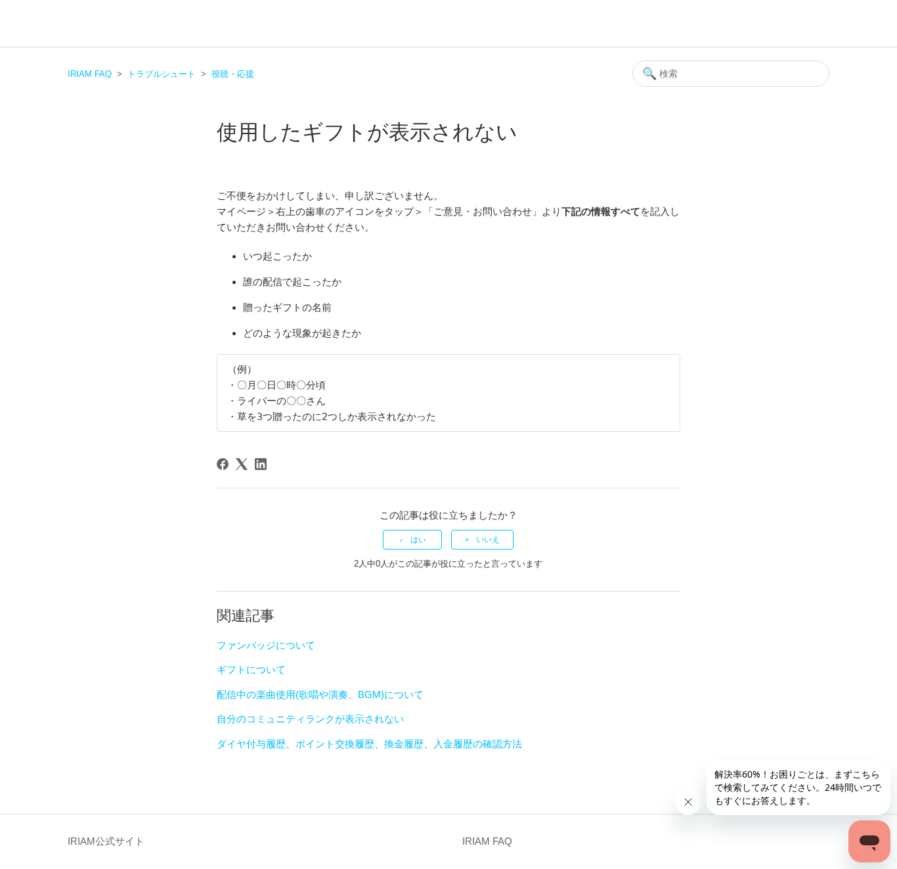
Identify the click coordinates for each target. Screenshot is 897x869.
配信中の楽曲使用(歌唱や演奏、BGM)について (320, 694)
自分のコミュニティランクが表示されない (310, 718)
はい (418, 539)
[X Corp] (242, 464)
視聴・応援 (232, 74)
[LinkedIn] (261, 464)
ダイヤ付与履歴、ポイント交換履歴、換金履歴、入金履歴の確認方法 (369, 743)
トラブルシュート (161, 74)
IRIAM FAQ (90, 74)
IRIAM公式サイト (106, 841)
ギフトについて (251, 669)
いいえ (488, 539)
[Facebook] (223, 464)
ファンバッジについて (266, 645)
